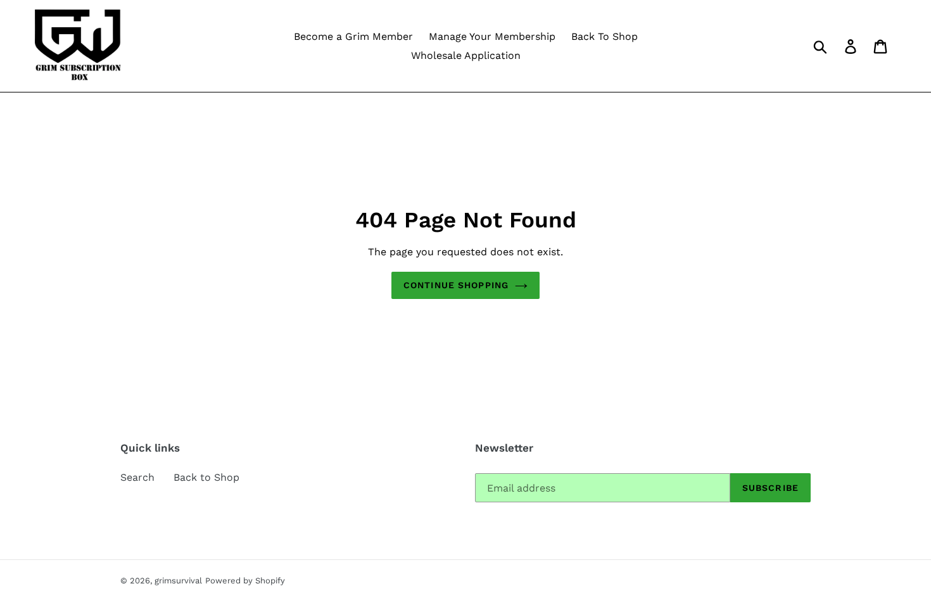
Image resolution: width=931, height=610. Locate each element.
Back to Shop (206, 477)
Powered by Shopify (245, 580)
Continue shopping (456, 285)
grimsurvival (178, 580)
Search (137, 477)
